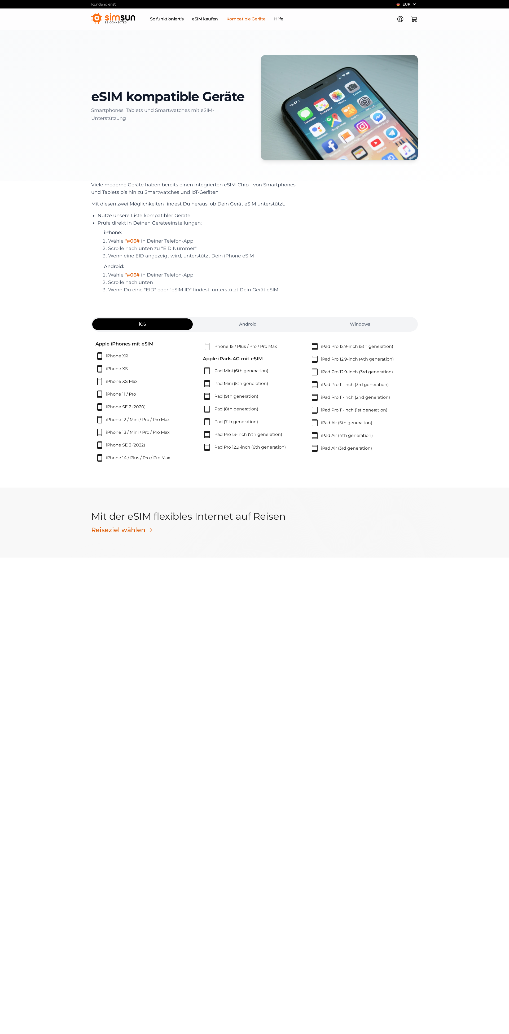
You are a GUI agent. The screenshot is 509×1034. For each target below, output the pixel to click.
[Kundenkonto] (400, 19)
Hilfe (278, 18)
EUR (406, 4)
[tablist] (254, 324)
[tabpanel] (254, 402)
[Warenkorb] (414, 19)
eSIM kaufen (205, 18)
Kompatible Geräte (246, 18)
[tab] (142, 324)
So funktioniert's (166, 18)
